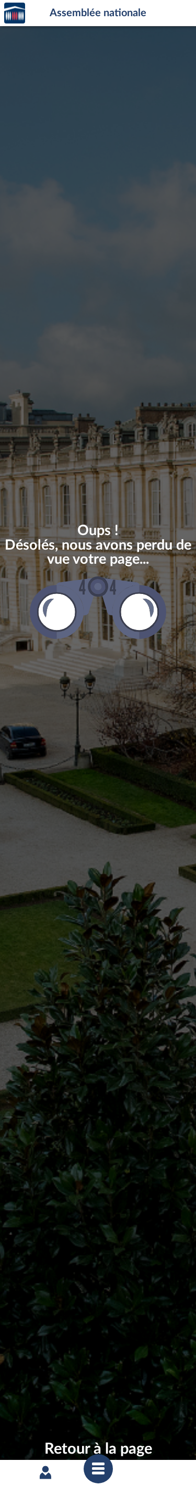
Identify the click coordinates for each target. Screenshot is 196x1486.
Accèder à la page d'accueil (14, 13)
